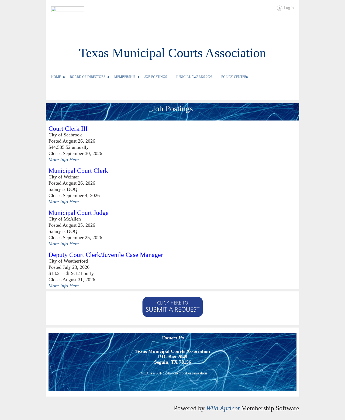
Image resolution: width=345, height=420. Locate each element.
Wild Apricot (223, 408)
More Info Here (64, 159)
